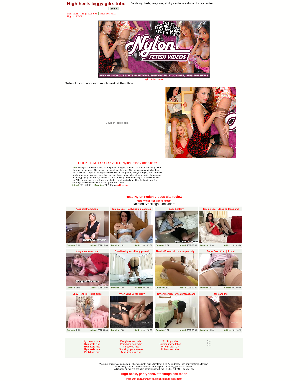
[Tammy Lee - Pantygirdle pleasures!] (131, 227)
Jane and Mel (221, 294)
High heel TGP (74, 16)
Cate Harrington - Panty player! (132, 251)
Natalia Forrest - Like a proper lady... (176, 251)
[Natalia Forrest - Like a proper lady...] (176, 269)
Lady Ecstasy (176, 209)
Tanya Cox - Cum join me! (221, 251)
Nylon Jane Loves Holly (132, 294)
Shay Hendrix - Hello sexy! (87, 294)
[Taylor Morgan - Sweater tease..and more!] (176, 312)
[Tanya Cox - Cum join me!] (220, 269)
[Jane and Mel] (220, 312)
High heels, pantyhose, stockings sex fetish (154, 374)
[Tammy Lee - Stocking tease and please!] (220, 227)
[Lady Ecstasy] (176, 227)
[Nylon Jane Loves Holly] (131, 312)
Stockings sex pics (131, 352)
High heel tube (89, 13)
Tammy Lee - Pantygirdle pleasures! (132, 209)
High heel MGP (108, 13)
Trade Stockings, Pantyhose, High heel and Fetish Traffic (154, 379)
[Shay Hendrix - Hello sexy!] (87, 312)
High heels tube (92, 346)
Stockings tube (170, 341)
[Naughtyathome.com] (87, 227)
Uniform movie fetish (170, 344)
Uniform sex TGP (170, 346)
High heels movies (92, 341)
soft (118, 185)
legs (122, 185)
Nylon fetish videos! (154, 79)
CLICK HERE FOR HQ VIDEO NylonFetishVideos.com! (117, 163)
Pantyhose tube (131, 346)
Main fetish (72, 13)
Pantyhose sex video (131, 341)
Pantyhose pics (92, 352)
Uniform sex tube (170, 349)
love (127, 185)
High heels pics (92, 344)
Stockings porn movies (131, 349)
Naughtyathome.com (87, 209)
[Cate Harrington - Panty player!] (131, 269)
